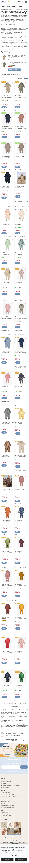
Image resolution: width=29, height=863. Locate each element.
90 (4, 300)
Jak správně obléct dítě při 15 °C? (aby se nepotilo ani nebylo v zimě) (13, 797)
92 (20, 206)
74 (1, 110)
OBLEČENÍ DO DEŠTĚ (18, 841)
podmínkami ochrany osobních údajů (14, 771)
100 (9, 169)
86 (6, 206)
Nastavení (14, 855)
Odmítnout (7, 859)
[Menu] (26, 1)
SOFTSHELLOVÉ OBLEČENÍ (8, 842)
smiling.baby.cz (6, 787)
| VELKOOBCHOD (14, 843)
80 (4, 140)
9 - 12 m (24, 473)
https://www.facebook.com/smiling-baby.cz (11, 785)
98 (4, 110)
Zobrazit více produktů (14, 69)
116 (18, 405)
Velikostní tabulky (4, 814)
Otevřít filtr (15, 74)
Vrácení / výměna (4, 812)
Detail (4, 107)
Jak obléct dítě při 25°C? (6, 792)
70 (1, 140)
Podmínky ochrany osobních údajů (7, 807)
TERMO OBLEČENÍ (9, 841)
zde (6, 852)
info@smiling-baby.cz (7, 781)
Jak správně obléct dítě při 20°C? (7, 794)
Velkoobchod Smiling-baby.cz (7, 815)
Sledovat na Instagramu (12, 837)
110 (6, 140)
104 (16, 534)
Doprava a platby (4, 809)
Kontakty (2, 810)
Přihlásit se (24, 767)
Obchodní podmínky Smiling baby (7, 805)
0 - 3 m (16, 473)
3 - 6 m (20, 473)
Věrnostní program (4, 804)
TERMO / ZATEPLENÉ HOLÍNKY (20, 842)
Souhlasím (20, 859)
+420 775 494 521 (6, 783)
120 (12, 169)
